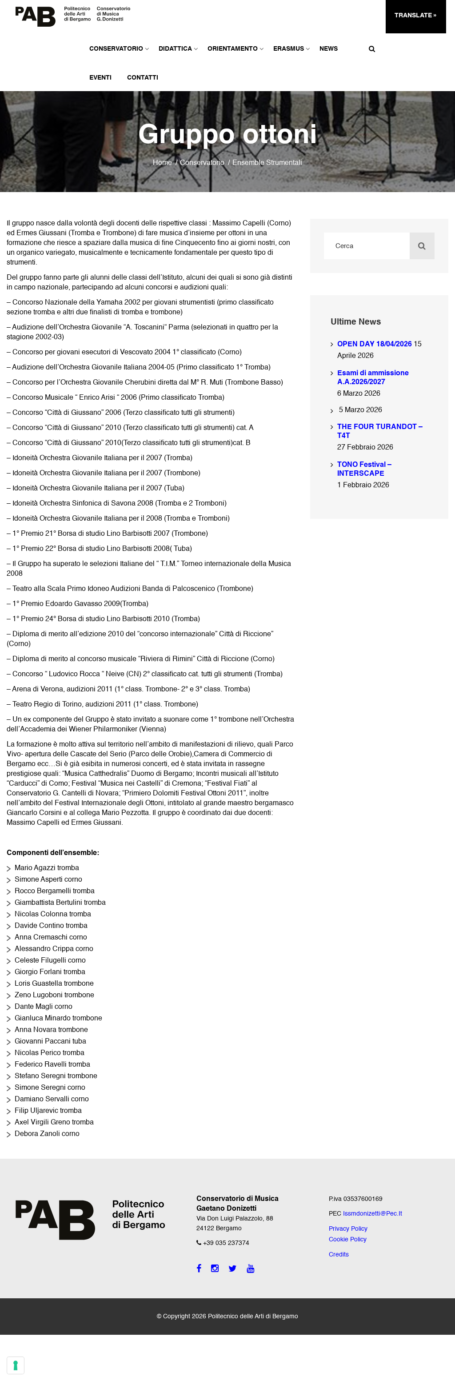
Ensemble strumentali (267, 163)
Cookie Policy (348, 1239)
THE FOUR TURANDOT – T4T (380, 432)
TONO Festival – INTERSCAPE (364, 470)
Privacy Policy (348, 1229)
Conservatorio (116, 49)
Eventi (100, 78)
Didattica (175, 49)
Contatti (142, 78)
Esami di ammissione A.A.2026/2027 (373, 378)
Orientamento (233, 49)
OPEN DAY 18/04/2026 (374, 344)
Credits (339, 1255)
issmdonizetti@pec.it (372, 1214)
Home (162, 163)
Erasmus (288, 49)
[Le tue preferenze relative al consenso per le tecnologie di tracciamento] (15, 1365)
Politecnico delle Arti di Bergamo (253, 1316)
